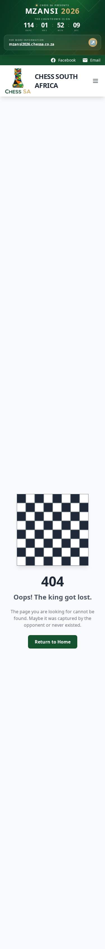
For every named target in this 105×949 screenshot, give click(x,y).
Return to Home (53, 642)
